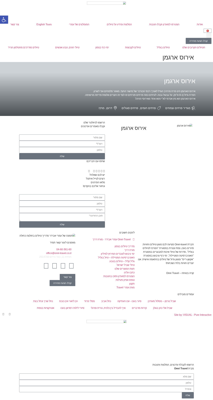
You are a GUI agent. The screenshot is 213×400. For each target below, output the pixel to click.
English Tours (44, 24)
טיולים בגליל (163, 47)
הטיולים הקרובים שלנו (193, 47)
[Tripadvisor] (46, 266)
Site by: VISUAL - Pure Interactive (192, 315)
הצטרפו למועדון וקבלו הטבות (164, 24)
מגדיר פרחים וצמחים (177, 108)
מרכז (101, 108)
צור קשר (14, 24)
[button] (208, 35)
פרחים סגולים (130, 108)
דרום (109, 108)
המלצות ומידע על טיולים (119, 24)
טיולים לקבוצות (133, 47)
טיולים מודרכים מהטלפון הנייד (23, 47)
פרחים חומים (148, 108)
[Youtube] (54, 266)
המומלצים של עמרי (79, 24)
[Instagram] (63, 266)
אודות (200, 24)
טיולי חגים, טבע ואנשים (67, 47)
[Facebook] (71, 266)
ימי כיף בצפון (102, 47)
